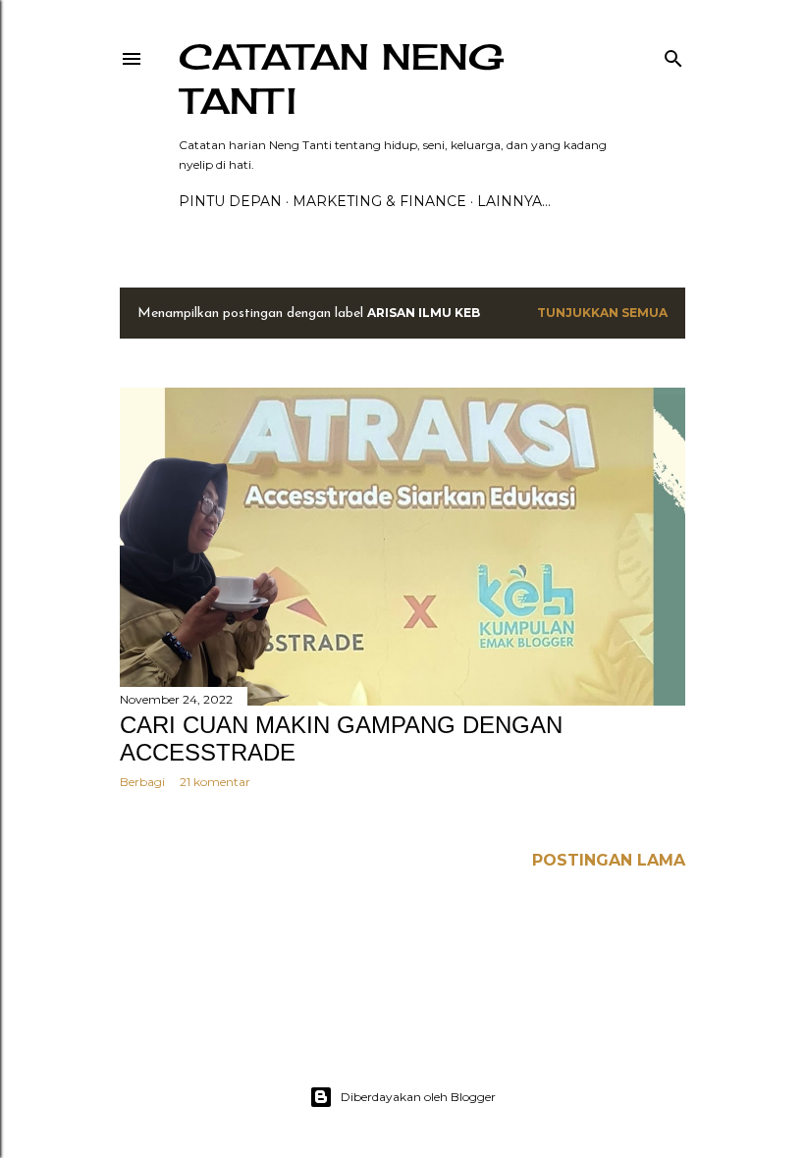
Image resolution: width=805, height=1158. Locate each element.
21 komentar (215, 781)
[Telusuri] (673, 54)
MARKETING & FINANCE (379, 201)
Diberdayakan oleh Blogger (418, 1096)
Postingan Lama (608, 860)
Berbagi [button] (142, 781)
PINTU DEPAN (230, 201)
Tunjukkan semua (602, 312)
